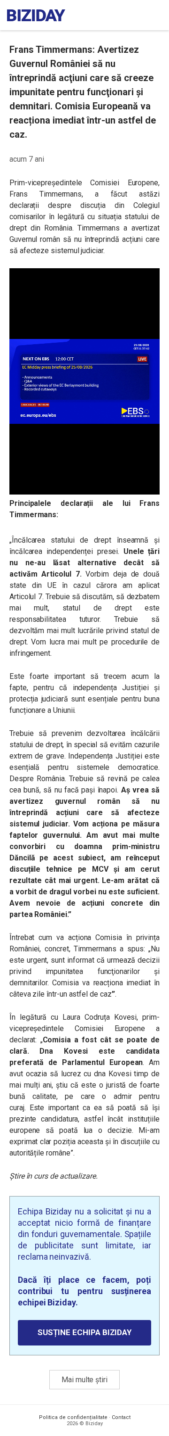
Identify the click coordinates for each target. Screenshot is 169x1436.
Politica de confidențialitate (73, 1417)
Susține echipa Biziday (84, 1332)
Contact (121, 1417)
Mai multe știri (84, 1379)
